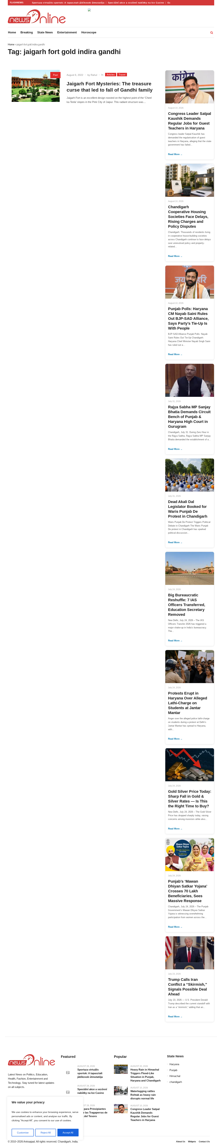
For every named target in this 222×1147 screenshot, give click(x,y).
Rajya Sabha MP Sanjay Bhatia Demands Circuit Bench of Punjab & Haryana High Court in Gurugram (189, 417)
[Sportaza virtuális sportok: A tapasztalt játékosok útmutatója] (68, 1072)
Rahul (94, 75)
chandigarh (175, 1081)
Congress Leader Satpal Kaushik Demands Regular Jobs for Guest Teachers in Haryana (145, 1114)
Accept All (68, 1132)
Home (11, 44)
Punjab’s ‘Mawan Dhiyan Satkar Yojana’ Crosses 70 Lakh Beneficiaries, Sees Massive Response (187, 891)
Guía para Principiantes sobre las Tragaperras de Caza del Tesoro (92, 1112)
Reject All (46, 1132)
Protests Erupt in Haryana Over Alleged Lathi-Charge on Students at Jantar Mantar (187, 703)
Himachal (174, 1076)
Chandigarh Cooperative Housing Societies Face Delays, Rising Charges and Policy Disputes (188, 217)
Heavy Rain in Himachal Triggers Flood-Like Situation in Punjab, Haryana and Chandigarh (145, 1075)
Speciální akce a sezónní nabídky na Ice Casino (127, 3)
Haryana (174, 1064)
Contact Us (204, 1141)
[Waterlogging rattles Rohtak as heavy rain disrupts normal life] (121, 1091)
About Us (180, 1141)
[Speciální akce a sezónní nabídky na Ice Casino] (68, 1092)
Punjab (173, 1070)
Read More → (175, 154)
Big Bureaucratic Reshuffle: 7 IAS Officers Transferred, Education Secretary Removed (186, 605)
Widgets (192, 1141)
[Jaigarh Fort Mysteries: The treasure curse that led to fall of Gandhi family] (35, 94)
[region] (45, 1118)
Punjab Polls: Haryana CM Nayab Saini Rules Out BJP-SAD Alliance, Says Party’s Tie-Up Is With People (188, 318)
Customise (23, 1132)
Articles (111, 74)
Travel (122, 74)
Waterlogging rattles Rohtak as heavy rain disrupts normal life (143, 1095)
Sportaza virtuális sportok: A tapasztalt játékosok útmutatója (59, 3)
